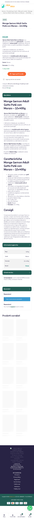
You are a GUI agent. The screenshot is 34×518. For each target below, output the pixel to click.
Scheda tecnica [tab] (8, 272)
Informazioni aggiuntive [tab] (11, 245)
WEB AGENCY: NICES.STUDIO (17, 499)
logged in (12, 307)
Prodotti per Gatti (12, 11)
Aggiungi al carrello (18, 74)
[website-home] (8, 6)
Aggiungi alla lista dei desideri (13, 79)
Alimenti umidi (22, 11)
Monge (17, 84)
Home (4, 11)
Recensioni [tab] (7, 289)
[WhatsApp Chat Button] (29, 507)
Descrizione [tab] (7, 95)
